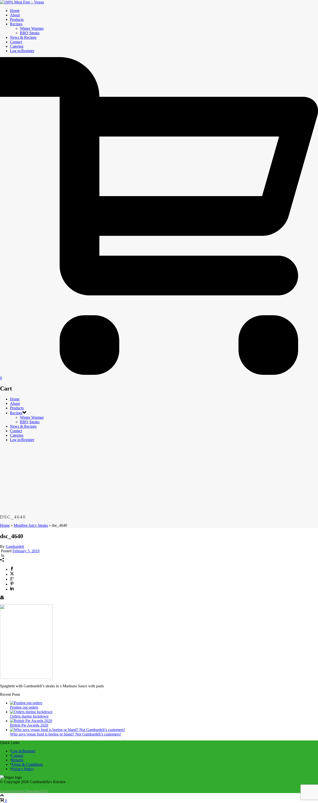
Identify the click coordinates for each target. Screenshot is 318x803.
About (15, 15)
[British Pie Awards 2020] (31, 721)
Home (15, 10)
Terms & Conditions (27, 764)
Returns (17, 760)
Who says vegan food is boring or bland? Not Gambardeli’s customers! (65, 734)
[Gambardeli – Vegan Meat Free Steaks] (22, 2)
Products (17, 19)
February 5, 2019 (26, 551)
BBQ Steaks (30, 33)
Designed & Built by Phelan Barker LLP (24, 791)
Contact (16, 42)
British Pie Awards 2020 (29, 725)
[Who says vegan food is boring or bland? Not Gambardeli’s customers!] (67, 730)
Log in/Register (22, 51)
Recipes (16, 24)
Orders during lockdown (29, 716)
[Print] (2, 598)
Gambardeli (15, 546)
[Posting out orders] (26, 703)
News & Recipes (23, 37)
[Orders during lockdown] (31, 712)
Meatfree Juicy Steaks (31, 525)
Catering (16, 46)
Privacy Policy (22, 769)
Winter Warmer (32, 28)
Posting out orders (24, 707)
